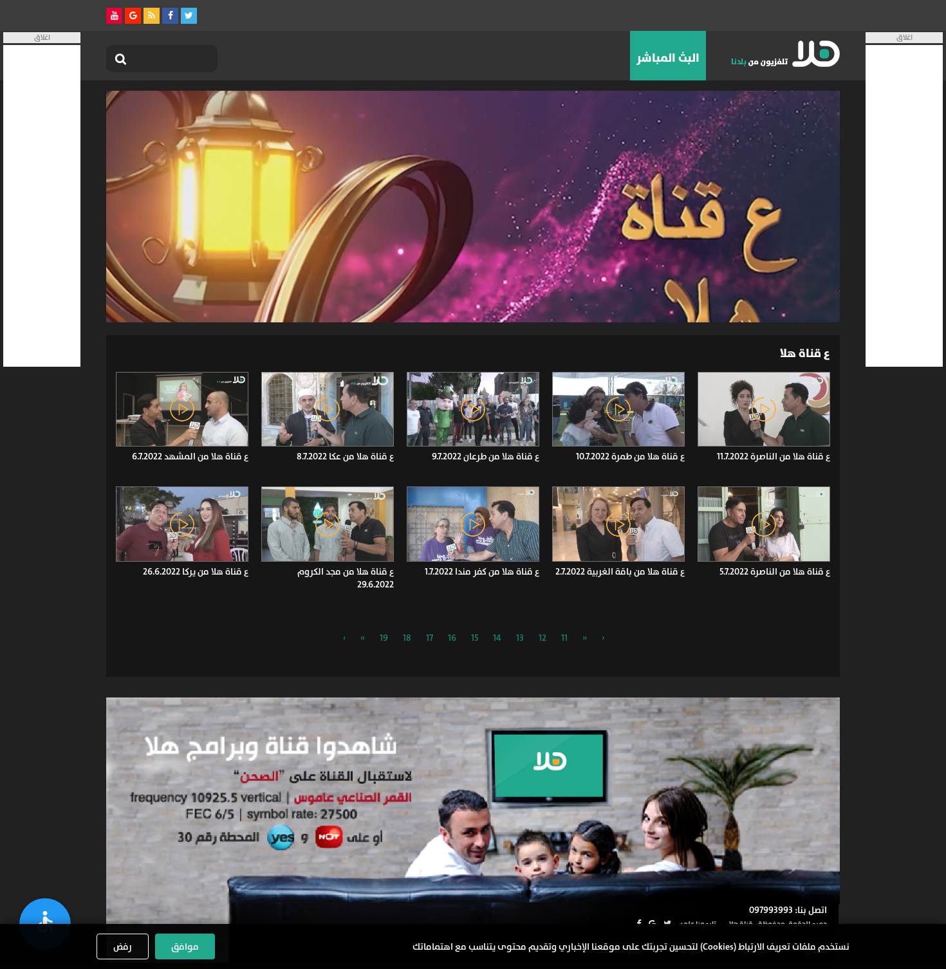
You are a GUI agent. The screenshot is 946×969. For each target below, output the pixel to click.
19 (384, 637)
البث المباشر (668, 58)
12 (542, 637)
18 (407, 637)
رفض (122, 946)
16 (452, 637)
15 (474, 637)
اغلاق (904, 37)
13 (520, 637)
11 (564, 637)
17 (429, 637)
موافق (185, 946)
